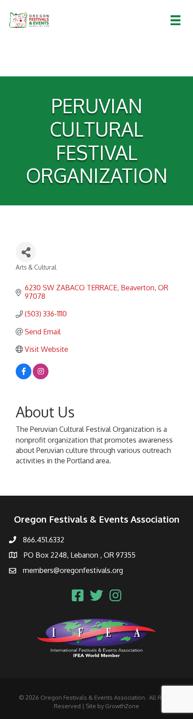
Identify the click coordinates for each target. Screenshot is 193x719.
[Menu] (175, 20)
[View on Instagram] (40, 376)
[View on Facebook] (23, 376)
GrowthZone (122, 706)
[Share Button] (26, 252)
